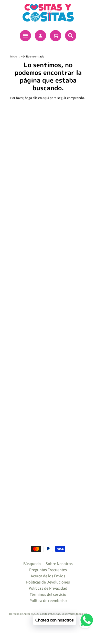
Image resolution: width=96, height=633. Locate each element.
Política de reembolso (48, 601)
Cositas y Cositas (50, 614)
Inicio (13, 56)
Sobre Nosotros (59, 564)
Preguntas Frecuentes (48, 570)
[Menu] (25, 35)
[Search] (70, 35)
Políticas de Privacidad (48, 588)
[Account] (40, 35)
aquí (45, 97)
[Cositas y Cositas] (48, 13)
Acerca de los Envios (48, 576)
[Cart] (55, 35)
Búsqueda (32, 564)
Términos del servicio (48, 594)
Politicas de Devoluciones (48, 582)
